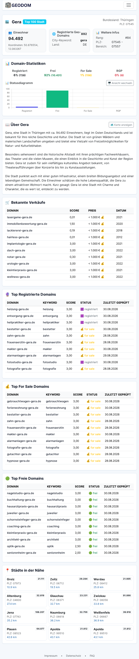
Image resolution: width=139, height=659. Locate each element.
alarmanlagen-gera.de (21, 355)
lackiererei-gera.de (19, 230)
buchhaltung (55, 499)
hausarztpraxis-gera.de (22, 506)
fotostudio (50, 362)
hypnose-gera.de (18, 460)
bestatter (49, 329)
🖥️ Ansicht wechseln (120, 83)
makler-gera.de (17, 349)
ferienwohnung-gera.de (22, 407)
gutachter (52, 454)
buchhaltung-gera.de (21, 499)
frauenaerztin (52, 342)
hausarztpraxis (57, 506)
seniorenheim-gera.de (21, 552)
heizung (48, 309)
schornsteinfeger (58, 519)
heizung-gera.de (18, 309)
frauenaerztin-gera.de (21, 342)
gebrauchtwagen (57, 401)
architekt (53, 539)
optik (50, 546)
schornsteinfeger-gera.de (24, 519)
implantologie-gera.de (21, 243)
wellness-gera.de (18, 276)
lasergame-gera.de (19, 217)
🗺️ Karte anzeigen (121, 124)
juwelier (52, 513)
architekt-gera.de (18, 539)
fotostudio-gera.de (19, 362)
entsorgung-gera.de (20, 316)
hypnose (51, 460)
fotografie (49, 368)
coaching (53, 526)
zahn (46, 335)
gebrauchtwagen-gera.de (24, 401)
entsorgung (50, 316)
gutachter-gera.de (19, 454)
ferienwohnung (56, 407)
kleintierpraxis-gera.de (22, 270)
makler (47, 349)
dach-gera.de (16, 250)
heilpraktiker (51, 322)
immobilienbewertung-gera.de (27, 223)
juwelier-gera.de (18, 513)
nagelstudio (55, 493)
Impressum (50, 655)
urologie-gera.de (18, 263)
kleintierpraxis (56, 533)
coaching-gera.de (19, 526)
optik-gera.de (16, 546)
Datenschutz (73, 655)
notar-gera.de (16, 257)
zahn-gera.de (16, 335)
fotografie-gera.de (19, 368)
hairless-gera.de (18, 237)
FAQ (92, 655)
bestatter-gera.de (19, 329)
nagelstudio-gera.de (20, 493)
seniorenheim (56, 552)
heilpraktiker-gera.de (21, 322)
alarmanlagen (52, 355)
